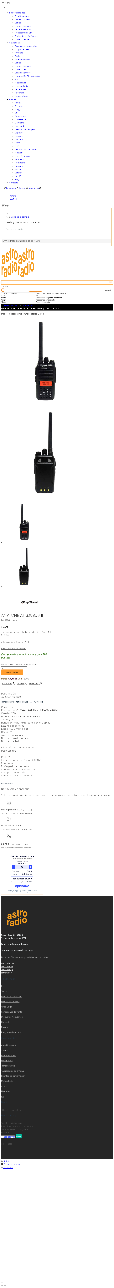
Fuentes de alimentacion (13, 1076)
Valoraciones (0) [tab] (11, 697)
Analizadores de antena (26, 36)
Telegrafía (19, 93)
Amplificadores (22, 16)
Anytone (19, 106)
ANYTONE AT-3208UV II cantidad (19, 664)
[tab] (57, 693)
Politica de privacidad (11, 996)
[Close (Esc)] (2, 1282)
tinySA (18, 176)
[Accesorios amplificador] (52, 300)
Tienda (4, 991)
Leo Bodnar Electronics (26, 149)
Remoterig (20, 163)
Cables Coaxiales (23, 19)
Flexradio (19, 136)
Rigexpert (19, 166)
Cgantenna (20, 116)
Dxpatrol (19, 133)
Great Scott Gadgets (25, 129)
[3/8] (52, 295)
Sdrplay (18, 173)
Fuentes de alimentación (27, 76)
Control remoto (23, 73)
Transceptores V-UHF (33, 314)
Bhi (16, 113)
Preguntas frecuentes (12, 1017)
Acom (18, 103)
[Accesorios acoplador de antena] (52, 298)
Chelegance (20, 119)
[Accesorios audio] (52, 302)
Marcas (12, 99)
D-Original (19, 123)
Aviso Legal (6, 1007)
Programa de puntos (11, 1032)
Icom (17, 143)
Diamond (19, 126)
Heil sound (20, 139)
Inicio (4, 314)
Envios (4, 1027)
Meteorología (21, 86)
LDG (17, 146)
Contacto (13, 183)
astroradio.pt (7, 969)
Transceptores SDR (24, 33)
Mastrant (19, 153)
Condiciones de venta (11, 1012)
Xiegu (17, 179)
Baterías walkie (22, 59)
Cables (18, 23)
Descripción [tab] (8, 694)
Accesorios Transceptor (26, 46)
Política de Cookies (10, 1001)
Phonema (19, 159)
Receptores (20, 89)
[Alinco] (10, 302)
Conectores (20, 69)
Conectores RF (22, 39)
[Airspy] (10, 300)
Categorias (14, 43)
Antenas (19, 53)
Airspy (18, 109)
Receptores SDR (23, 29)
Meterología (7, 1081)
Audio (17, 56)
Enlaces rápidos (17, 13)
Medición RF (21, 83)
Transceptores (21, 96)
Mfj (2, 1096)
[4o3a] (10, 295)
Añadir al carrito (12, 672)
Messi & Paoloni (22, 156)
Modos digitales (22, 26)
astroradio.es (7, 966)
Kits (16, 79)
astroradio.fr (6, 973)
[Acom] (10, 298)
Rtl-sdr (18, 169)
